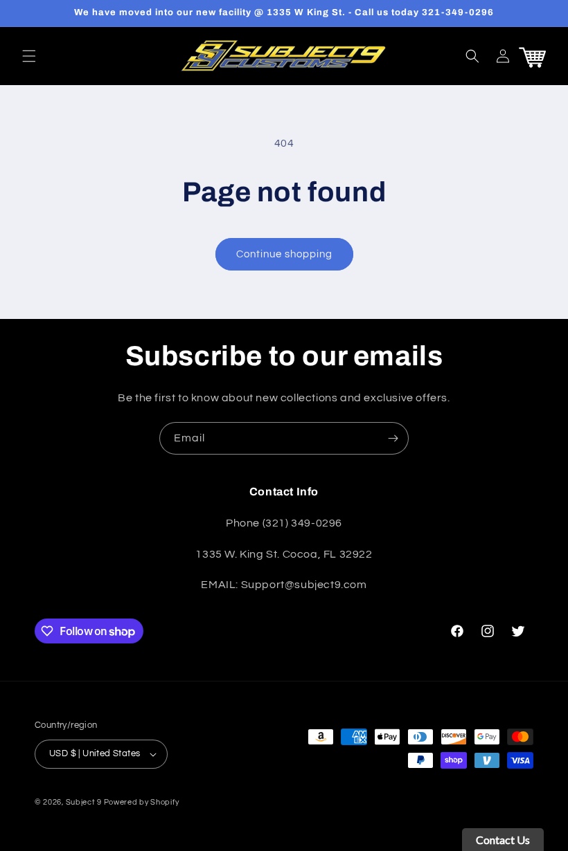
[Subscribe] (393, 438)
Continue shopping (284, 254)
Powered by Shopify (141, 802)
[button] (29, 56)
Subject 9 (85, 802)
